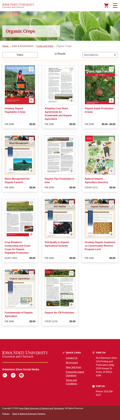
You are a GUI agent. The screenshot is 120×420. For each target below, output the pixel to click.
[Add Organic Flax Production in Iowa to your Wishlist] (71, 139)
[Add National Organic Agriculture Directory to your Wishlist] (111, 139)
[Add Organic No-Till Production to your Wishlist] (71, 273)
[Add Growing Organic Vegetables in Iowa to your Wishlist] (31, 69)
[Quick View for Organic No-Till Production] (71, 304)
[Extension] (18, 5)
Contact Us (71, 358)
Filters (20, 55)
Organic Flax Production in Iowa (59, 181)
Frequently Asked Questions (75, 374)
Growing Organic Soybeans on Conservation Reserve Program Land (100, 246)
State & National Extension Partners (28, 414)
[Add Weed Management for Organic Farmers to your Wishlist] (31, 139)
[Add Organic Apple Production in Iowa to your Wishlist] (111, 69)
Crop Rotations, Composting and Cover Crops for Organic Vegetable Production (18, 247)
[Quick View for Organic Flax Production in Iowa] (71, 170)
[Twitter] (4, 375)
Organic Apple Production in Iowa (99, 110)
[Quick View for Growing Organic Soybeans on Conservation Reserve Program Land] (111, 234)
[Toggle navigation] (115, 5)
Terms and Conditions (71, 382)
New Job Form (73, 367)
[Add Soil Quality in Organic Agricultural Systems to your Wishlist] (71, 202)
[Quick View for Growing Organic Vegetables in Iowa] (31, 100)
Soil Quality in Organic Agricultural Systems (57, 244)
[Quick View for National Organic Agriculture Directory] (111, 170)
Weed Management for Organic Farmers (17, 181)
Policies (5, 414)
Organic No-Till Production (59, 312)
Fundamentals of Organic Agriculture (19, 314)
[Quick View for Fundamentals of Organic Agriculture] (31, 304)
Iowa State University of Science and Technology (41, 408)
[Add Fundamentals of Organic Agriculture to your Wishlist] (31, 273)
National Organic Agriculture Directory (96, 181)
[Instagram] (21, 375)
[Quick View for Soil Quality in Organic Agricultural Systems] (71, 234)
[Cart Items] (106, 5)
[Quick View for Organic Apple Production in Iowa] (111, 100)
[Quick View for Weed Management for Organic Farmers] (31, 170)
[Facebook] (13, 375)
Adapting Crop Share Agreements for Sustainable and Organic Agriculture (58, 113)
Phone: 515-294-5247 (104, 393)
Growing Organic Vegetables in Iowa (15, 110)
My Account (72, 362)
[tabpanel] (60, 191)
